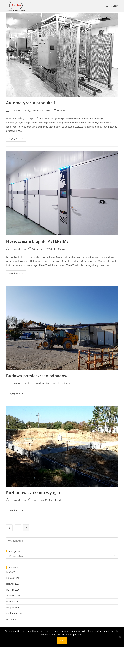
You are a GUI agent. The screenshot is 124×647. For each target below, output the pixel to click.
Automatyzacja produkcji (30, 102)
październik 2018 (14, 613)
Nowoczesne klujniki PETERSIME (37, 241)
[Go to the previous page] (9, 527)
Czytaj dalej (17, 138)
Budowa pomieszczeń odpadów (37, 375)
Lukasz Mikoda (18, 110)
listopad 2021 (12, 577)
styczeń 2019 (12, 601)
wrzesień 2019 (13, 595)
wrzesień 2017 (13, 619)
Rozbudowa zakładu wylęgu (33, 492)
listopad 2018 (12, 607)
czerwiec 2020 (12, 583)
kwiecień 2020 (12, 589)
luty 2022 (10, 572)
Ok (61, 640)
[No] (120, 637)
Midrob (61, 110)
